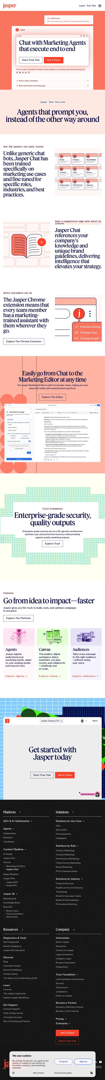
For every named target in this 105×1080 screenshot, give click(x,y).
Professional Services (66, 904)
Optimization (9, 833)
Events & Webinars (12, 969)
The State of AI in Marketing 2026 (20, 978)
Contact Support (11, 1008)
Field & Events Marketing (68, 862)
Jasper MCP (12, 882)
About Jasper (62, 942)
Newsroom (61, 946)
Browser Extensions (65, 962)
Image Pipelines (10, 874)
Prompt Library (10, 974)
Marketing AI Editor (15, 866)
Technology (61, 891)
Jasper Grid (9, 858)
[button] (53, 60)
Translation (8, 841)
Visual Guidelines (14, 913)
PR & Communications (67, 871)
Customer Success (12, 1017)
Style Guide (12, 916)
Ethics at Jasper (64, 995)
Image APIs (11, 885)
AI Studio (7, 854)
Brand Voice (12, 910)
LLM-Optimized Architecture (70, 979)
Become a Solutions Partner (69, 1007)
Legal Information (64, 954)
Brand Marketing (64, 867)
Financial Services (65, 883)
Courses (7, 989)
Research (8, 837)
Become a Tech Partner (67, 1011)
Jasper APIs (9, 878)
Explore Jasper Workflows (16, 997)
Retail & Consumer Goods (68, 896)
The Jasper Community (14, 993)
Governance (62, 987)
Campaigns (61, 838)
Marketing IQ (9, 898)
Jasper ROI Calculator (14, 950)
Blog (5, 961)
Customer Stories (11, 965)
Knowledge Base (11, 902)
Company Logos (63, 958)
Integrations (62, 966)
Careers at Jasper (64, 950)
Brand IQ (7, 906)
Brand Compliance (12, 946)
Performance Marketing (67, 858)
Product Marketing (65, 850)
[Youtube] (100, 1061)
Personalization (63, 833)
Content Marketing (65, 854)
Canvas (7, 862)
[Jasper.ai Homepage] (9, 5)
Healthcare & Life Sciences (69, 887)
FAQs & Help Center (13, 1013)
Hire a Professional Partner (16, 1021)
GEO (58, 825)
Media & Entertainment (67, 900)
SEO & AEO (61, 829)
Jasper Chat (12, 869)
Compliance (61, 991)
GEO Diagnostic (11, 942)
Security (60, 983)
